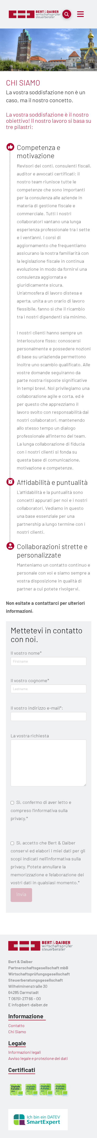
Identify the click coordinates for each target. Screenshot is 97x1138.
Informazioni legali (24, 1052)
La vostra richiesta (30, 735)
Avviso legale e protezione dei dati (38, 1058)
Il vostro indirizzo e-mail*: (37, 708)
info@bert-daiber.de (30, 1004)
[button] (66, 14)
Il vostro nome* (26, 653)
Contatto (16, 1025)
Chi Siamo (17, 1031)
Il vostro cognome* (30, 680)
